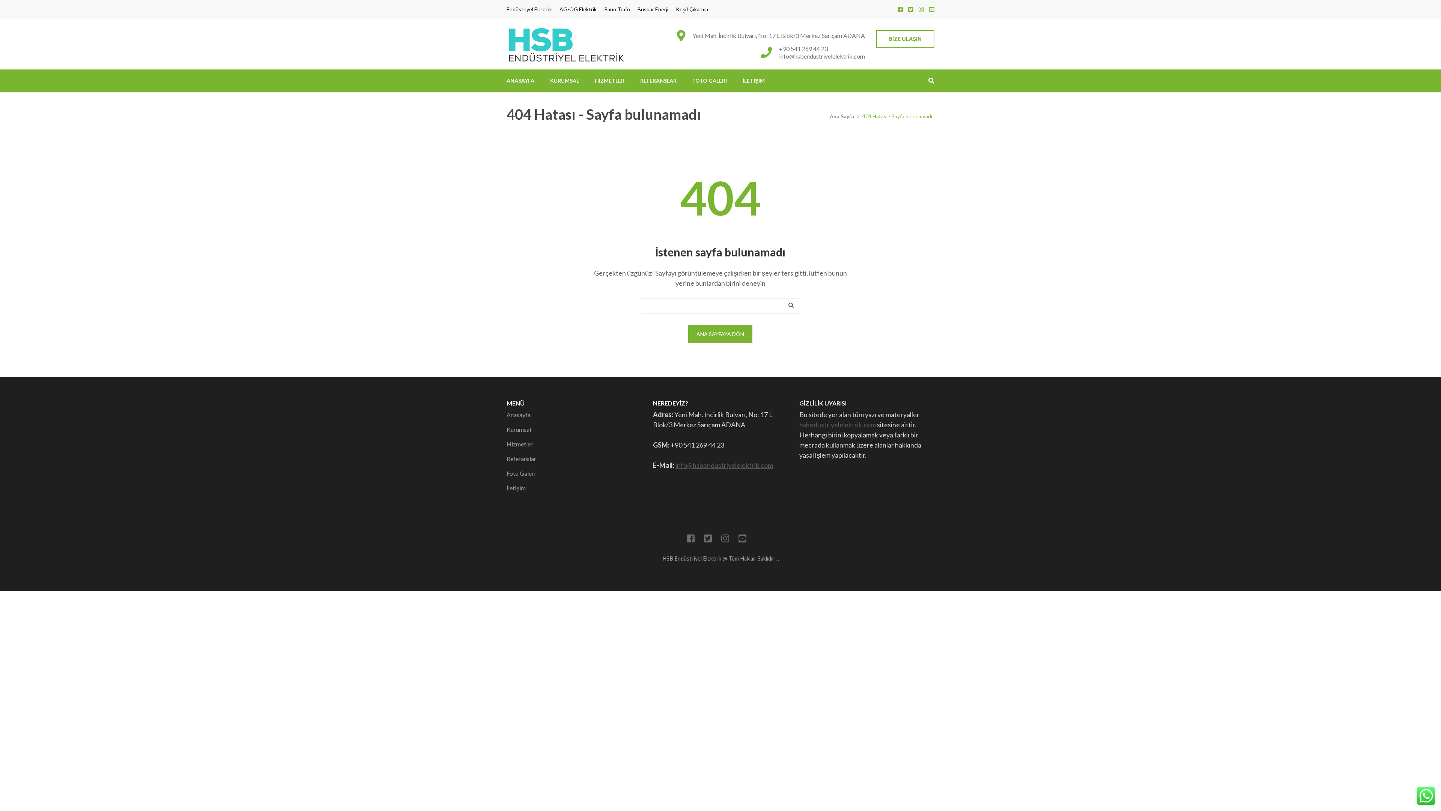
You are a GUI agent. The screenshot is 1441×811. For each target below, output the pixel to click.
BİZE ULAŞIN (905, 39)
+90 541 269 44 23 (803, 48)
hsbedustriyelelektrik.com (837, 425)
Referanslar (658, 80)
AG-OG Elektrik (578, 9)
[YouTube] (931, 9)
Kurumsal (564, 80)
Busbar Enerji (653, 9)
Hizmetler (609, 80)
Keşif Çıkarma (692, 9)
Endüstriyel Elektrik (529, 9)
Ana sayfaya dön (720, 334)
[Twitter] (910, 9)
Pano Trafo (617, 9)
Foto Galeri (709, 80)
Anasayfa (520, 80)
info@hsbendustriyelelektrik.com (822, 56)
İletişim (754, 80)
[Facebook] (900, 9)
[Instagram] (921, 9)
